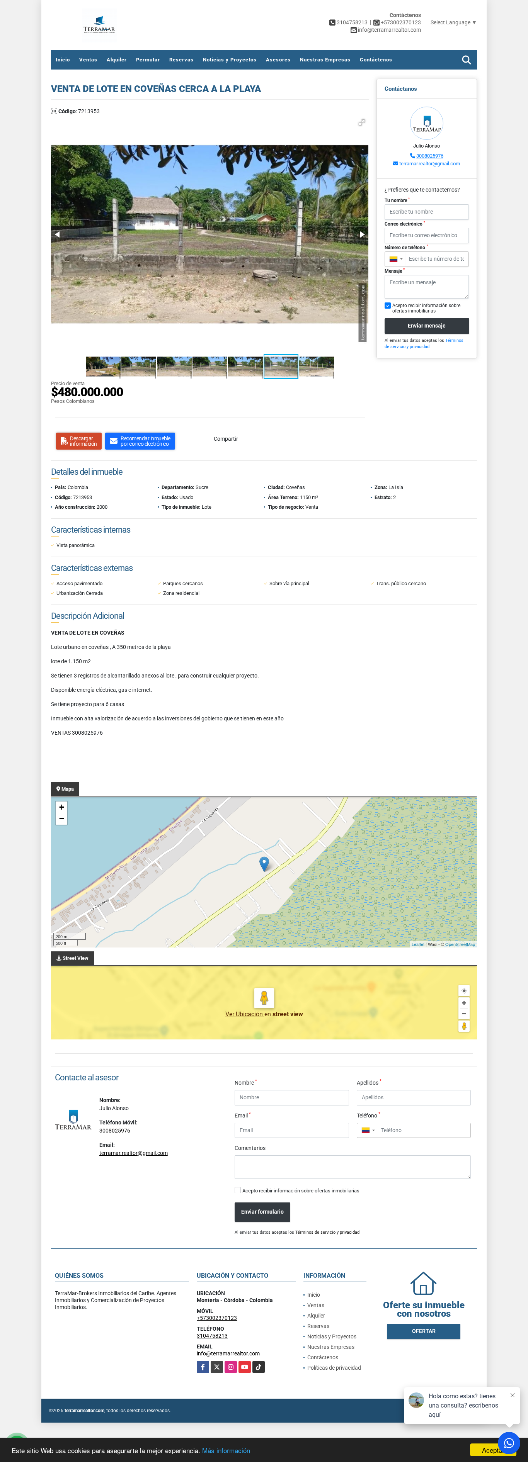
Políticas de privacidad (334, 1368)
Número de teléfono (406, 247)
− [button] (61, 819)
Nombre (246, 1082)
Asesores (278, 60)
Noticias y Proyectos (230, 60)
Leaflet (418, 944)
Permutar (148, 60)
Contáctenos (376, 60)
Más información (226, 1450)
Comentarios (250, 1148)
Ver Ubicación (244, 1014)
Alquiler (117, 60)
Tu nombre (397, 200)
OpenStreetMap (460, 944)
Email (243, 1115)
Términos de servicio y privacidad (327, 1232)
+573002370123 (401, 22)
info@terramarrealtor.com (228, 1353)
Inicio (63, 60)
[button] (362, 122)
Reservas (181, 60)
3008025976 (429, 156)
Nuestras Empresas (325, 60)
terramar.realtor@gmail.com (429, 163)
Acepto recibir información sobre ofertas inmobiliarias (300, 1191)
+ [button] (61, 807)
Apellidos (369, 1082)
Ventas (88, 60)
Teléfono (368, 1115)
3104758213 (352, 22)
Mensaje (395, 271)
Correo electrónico (405, 224)
